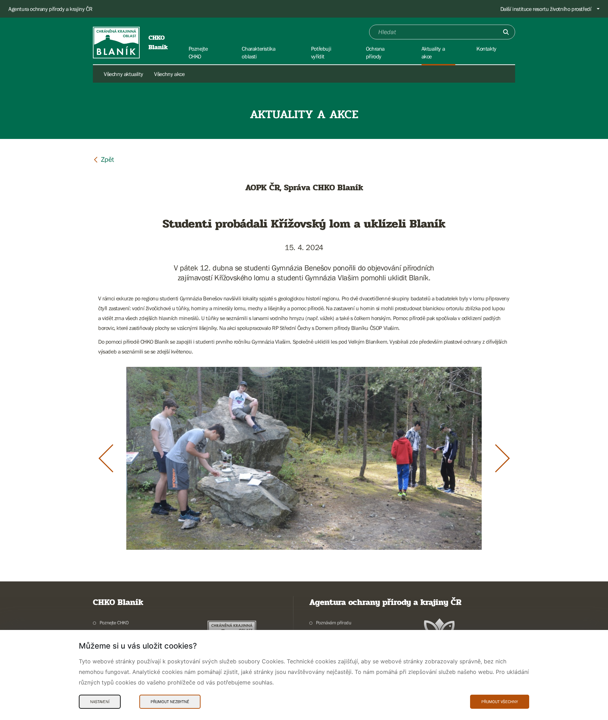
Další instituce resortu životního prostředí (545, 9)
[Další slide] (502, 458)
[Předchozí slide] (106, 458)
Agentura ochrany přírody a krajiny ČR (50, 9)
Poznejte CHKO (114, 622)
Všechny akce (169, 74)
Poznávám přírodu (333, 622)
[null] (103, 159)
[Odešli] (506, 32)
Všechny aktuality (123, 74)
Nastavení (99, 701)
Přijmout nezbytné (170, 701)
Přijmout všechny (499, 701)
